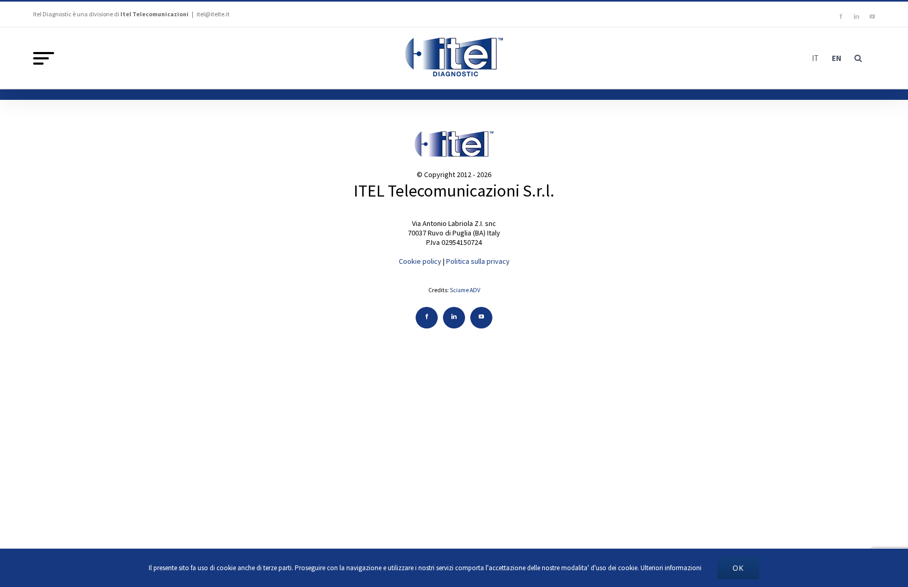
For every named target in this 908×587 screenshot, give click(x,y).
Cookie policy (420, 261)
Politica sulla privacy (478, 261)
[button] (858, 57)
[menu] (43, 58)
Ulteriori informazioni (671, 567)
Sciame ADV (465, 290)
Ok (738, 568)
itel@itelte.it (213, 14)
